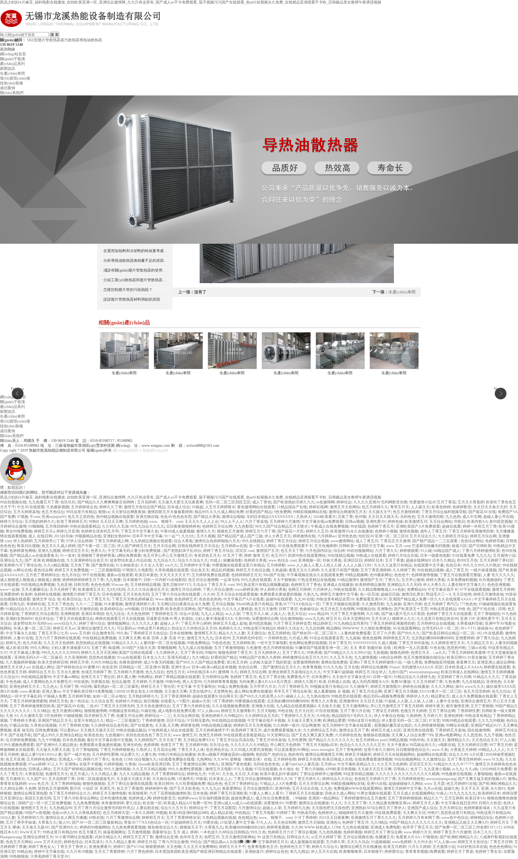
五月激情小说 (504, 556)
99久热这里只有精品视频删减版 (262, 585)
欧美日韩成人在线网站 (460, 672)
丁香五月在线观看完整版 (460, 575)
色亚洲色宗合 (217, 750)
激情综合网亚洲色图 (30, 793)
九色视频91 (114, 735)
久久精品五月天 (479, 643)
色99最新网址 (381, 575)
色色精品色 (247, 818)
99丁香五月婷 (500, 745)
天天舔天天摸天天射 (133, 779)
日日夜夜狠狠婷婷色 (183, 526)
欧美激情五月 (416, 522)
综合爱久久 (129, 755)
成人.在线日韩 (40, 536)
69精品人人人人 (491, 750)
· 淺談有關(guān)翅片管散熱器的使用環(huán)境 (135, 270)
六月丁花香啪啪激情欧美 (170, 793)
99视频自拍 (365, 609)
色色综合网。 (249, 667)
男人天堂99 (191, 682)
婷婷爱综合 (393, 852)
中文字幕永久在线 (21, 633)
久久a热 (471, 769)
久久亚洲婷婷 (75, 657)
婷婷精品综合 (481, 818)
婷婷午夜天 (434, 706)
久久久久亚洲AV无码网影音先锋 (380, 502)
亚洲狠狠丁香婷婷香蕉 (96, 556)
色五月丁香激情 (130, 788)
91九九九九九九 (462, 793)
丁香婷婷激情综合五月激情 (363, 798)
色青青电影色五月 (262, 847)
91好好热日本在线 (472, 847)
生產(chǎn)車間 (12, 73)
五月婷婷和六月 (30, 818)
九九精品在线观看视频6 (296, 706)
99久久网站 (39, 648)
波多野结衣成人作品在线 (130, 560)
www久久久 (474, 687)
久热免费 (452, 682)
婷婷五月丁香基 (460, 852)
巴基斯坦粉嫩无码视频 (431, 546)
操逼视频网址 (114, 832)
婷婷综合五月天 (41, 672)
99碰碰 (300, 798)
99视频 (161, 813)
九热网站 (204, 759)
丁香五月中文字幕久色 (139, 531)
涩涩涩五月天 (420, 764)
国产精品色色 (208, 609)
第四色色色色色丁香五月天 (148, 735)
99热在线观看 (344, 589)
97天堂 (434, 721)
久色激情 (253, 648)
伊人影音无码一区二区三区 (404, 721)
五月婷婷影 (276, 565)
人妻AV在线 (23, 638)
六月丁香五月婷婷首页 (292, 623)
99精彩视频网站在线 (310, 512)
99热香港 (314, 653)
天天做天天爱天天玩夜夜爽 (180, 502)
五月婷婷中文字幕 (195, 565)
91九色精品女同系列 (351, 623)
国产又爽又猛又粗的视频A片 (482, 779)
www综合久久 (65, 623)
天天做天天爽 (175, 691)
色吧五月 (211, 837)
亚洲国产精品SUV (486, 725)
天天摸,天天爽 (167, 725)
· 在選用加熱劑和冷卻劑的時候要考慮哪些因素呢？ (135, 251)
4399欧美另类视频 (340, 769)
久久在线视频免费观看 (231, 706)
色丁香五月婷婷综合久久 (70, 793)
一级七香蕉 (412, 662)
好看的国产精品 (259, 512)
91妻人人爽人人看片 (266, 793)
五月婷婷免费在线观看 (210, 575)
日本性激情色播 (113, 798)
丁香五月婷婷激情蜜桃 (28, 701)
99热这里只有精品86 (493, 813)
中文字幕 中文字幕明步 (196, 687)
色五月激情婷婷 (406, 512)
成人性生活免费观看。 (274, 798)
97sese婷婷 (37, 764)
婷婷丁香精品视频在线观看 (177, 677)
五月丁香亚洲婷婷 (375, 570)
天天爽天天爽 (129, 638)
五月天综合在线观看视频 (237, 594)
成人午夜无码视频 (159, 662)
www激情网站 (342, 541)
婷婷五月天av (64, 628)
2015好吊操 (63, 536)
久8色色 (323, 716)
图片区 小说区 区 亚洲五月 (92, 788)
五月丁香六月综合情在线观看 (176, 594)
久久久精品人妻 (104, 774)
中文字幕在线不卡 (443, 589)
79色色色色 (221, 643)
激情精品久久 (458, 740)
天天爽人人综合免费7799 (412, 735)
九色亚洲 (64, 585)
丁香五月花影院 (223, 808)
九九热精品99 (60, 808)
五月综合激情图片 (258, 788)
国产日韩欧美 (480, 546)
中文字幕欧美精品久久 (356, 764)
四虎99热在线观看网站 (307, 556)
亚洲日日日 (352, 560)
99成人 (215, 560)
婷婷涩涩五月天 (75, 551)
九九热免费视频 (86, 803)
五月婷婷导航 (79, 696)
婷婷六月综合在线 (403, 556)
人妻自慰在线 (147, 808)
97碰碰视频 (72, 716)
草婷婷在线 (35, 604)
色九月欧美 (32, 643)
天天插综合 (256, 633)
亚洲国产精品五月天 (55, 721)
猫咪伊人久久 (403, 619)
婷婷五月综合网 (483, 536)
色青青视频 (311, 667)
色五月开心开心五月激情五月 (167, 556)
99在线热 (81, 682)
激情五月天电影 (218, 769)
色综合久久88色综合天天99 (194, 628)
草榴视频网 (166, 648)
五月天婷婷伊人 (267, 653)
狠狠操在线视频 (376, 735)
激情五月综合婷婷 (186, 589)
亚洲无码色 (132, 745)
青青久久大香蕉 (324, 701)
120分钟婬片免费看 (496, 769)
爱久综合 (133, 803)
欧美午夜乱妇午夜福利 (279, 774)
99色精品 (242, 813)
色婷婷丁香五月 (380, 526)
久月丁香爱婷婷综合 (168, 774)
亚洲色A (333, 822)
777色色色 (468, 604)
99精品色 (24, 852)
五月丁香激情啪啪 (229, 648)
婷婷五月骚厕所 (358, 755)
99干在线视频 (93, 575)
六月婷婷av (326, 536)
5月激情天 (185, 779)
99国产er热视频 (37, 813)
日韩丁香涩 (288, 609)
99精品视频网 (356, 575)
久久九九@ (211, 788)
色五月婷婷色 (279, 633)
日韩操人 (400, 769)
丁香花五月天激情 (395, 541)
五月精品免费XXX (198, 740)
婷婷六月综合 (11, 522)
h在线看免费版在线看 (177, 759)
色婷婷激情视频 (424, 575)
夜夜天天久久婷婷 (304, 570)
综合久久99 (458, 755)
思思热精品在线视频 (93, 643)
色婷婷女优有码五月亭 (100, 531)
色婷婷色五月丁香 (295, 847)
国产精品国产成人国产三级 (240, 536)
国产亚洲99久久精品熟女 (56, 745)
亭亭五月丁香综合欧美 (293, 691)
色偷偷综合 (308, 609)
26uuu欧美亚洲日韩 (154, 764)
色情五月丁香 (172, 745)
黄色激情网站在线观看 (256, 507)
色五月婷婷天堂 (116, 813)
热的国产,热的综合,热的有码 (279, 755)
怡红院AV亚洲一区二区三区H (383, 536)
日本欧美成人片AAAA (463, 667)
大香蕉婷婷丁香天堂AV (49, 856)
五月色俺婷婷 (325, 546)
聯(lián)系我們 (11, 93)
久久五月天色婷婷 (58, 643)
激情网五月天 (205, 633)
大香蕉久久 (47, 822)
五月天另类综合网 (314, 784)
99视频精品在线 (88, 536)
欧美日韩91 (456, 657)
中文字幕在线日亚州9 (459, 803)
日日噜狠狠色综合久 (413, 750)
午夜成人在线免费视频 (330, 526)
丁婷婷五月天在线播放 (304, 793)
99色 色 (464, 609)
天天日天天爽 (111, 522)
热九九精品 (299, 852)
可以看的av (126, 628)
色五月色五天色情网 (337, 609)
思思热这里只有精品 (458, 813)
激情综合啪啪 (233, 517)
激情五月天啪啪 (311, 822)
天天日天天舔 (371, 701)
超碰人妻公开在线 (498, 517)
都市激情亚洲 (457, 706)
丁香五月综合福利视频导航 (443, 512)
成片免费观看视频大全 (282, 730)
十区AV (214, 774)
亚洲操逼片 (254, 852)
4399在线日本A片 (201, 672)
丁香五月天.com (221, 585)
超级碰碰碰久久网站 (405, 784)
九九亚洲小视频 (437, 769)
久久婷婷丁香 (404, 570)
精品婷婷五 (322, 623)
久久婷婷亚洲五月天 (448, 643)
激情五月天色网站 (345, 507)
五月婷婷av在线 (234, 546)
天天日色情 (461, 594)
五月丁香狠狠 (482, 706)
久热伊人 (303, 517)
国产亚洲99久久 (64, 827)
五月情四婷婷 (56, 526)
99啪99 (210, 653)
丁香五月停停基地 (413, 643)
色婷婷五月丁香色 (306, 585)
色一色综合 (79, 701)
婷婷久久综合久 (290, 628)
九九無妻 (113, 580)
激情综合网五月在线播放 (360, 847)
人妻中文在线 (447, 701)
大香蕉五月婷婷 (463, 750)
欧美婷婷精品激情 (370, 585)
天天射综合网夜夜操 (128, 512)
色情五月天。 (422, 653)
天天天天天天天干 (174, 575)
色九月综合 (71, 575)
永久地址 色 (289, 769)
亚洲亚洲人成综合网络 (496, 662)
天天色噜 (173, 847)
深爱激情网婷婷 (306, 662)
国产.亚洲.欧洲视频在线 (44, 560)
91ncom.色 (119, 585)
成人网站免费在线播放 (253, 691)
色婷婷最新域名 (477, 808)
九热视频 (380, 653)
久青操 (130, 764)
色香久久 (98, 551)
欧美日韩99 (163, 784)
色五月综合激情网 (203, 580)
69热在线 (96, 818)
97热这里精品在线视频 (316, 580)
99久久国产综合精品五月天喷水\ (282, 526)
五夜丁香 (345, 517)
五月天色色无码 (136, 594)
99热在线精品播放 (216, 725)
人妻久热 (148, 755)
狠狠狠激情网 (95, 711)
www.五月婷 (80, 633)
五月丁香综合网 (442, 711)
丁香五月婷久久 (307, 779)
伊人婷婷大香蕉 (273, 589)
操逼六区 (459, 546)
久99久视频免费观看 (17, 745)
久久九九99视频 (491, 721)
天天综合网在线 (186, 716)
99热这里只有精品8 (259, 628)
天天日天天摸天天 (383, 517)
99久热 (122, 633)
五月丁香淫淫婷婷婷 (464, 759)
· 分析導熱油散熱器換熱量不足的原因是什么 (135, 261)
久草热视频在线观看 (172, 570)
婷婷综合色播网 (374, 667)
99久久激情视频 (117, 769)
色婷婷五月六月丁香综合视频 (292, 832)
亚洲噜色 (384, 609)
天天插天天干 (379, 512)
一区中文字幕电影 (272, 643)
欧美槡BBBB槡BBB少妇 (245, 827)
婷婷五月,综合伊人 (370, 672)
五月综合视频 (223, 604)
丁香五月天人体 (255, 614)
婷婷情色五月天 (396, 638)
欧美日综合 (72, 599)
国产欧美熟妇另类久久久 (294, 502)
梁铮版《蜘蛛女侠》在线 (250, 759)
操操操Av (485, 628)
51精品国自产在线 (292, 507)
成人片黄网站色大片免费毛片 (47, 682)
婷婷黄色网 (189, 725)
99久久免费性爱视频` (185, 769)
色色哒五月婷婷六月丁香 (375, 779)
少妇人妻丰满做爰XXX (214, 619)
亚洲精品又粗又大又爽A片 (466, 822)
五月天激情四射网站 (238, 837)
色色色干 (401, 575)
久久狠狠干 (359, 687)
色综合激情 (120, 682)
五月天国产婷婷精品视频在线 (77, 769)
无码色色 (407, 517)
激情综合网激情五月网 (324, 755)
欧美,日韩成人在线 (334, 682)
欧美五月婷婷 (394, 847)
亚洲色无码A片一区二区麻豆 (38, 657)
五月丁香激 (394, 560)
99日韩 (86, 687)
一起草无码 (229, 580)
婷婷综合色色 (276, 852)
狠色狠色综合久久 (163, 827)
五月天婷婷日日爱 (472, 745)
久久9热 (372, 614)
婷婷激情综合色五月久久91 (305, 657)
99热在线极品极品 (131, 730)
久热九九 (310, 594)
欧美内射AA (477, 522)
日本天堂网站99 (356, 619)
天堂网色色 (222, 691)
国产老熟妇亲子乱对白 (182, 551)
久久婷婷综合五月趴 (262, 716)
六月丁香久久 (386, 551)
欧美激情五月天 (91, 589)
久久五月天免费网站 (200, 847)
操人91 (64, 822)
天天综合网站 (440, 522)
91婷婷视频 (113, 764)
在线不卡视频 (90, 764)
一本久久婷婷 (142, 813)
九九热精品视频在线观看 (151, 541)
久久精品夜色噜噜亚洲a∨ (390, 803)
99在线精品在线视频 (229, 721)
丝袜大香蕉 (332, 560)
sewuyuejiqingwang (424, 672)
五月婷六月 (432, 716)
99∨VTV (468, 628)
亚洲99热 (282, 788)
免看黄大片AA (408, 837)
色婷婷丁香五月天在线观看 (449, 614)
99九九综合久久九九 (147, 526)
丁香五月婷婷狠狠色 (117, 750)
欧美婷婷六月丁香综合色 (21, 565)
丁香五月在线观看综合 (74, 619)
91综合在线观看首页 (326, 638)
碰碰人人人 (295, 696)
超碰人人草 (272, 808)
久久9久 (188, 536)
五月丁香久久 (293, 653)
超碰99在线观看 (279, 599)
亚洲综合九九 (11, 560)
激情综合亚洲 (166, 837)
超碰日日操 (390, 594)
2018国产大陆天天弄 (138, 648)
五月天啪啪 (266, 711)
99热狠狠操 (18, 856)
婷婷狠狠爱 (409, 551)
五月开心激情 (412, 580)
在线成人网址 (43, 667)
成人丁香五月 (367, 541)
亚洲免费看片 (100, 847)
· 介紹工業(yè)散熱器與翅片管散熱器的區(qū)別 (135, 280)
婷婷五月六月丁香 (260, 531)
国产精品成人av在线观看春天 (33, 556)
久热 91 (12, 716)
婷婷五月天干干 (232, 847)
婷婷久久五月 (317, 531)
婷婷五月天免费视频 (71, 570)
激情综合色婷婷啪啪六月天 (217, 541)
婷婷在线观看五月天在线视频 (119, 619)
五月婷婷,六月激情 (147, 682)
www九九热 (314, 619)
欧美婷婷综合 (111, 609)
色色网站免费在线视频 (308, 643)
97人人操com (208, 711)
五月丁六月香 (384, 633)
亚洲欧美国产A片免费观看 (418, 526)
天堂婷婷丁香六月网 (454, 677)
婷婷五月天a (44, 531)
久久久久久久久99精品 (249, 745)
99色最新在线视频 (456, 774)
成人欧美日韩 (17, 648)
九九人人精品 (212, 614)
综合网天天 (228, 696)
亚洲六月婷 (412, 604)
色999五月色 (467, 560)
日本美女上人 (220, 779)
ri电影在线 (446, 745)
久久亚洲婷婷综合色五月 (87, 560)
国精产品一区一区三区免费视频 (44, 803)
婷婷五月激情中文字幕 (339, 594)
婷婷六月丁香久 (96, 759)
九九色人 (50, 687)
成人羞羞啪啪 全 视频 (331, 691)
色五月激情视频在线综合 (424, 657)
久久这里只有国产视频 (340, 570)
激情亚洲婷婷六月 (140, 604)
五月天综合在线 (305, 788)
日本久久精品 (443, 560)
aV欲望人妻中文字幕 (237, 822)
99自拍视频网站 (360, 551)
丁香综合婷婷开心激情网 (320, 774)
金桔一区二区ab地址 (109, 696)
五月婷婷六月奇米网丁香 (418, 818)
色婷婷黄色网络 (22, 551)
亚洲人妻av (51, 691)
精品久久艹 (433, 798)
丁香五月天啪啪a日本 (320, 745)
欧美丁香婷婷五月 (72, 522)
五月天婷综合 (450, 808)
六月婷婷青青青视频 (220, 682)
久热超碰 (279, 570)
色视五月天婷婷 (413, 711)
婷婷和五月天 (153, 818)
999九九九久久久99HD (60, 653)
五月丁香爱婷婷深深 (183, 818)
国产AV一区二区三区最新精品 (97, 822)
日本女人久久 (154, 657)
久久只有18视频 (79, 852)
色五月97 (278, 556)
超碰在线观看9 (204, 696)
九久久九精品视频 (134, 774)
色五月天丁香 (292, 551)
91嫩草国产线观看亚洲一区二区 (321, 648)
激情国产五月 (267, 551)
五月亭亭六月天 (263, 687)
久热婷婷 (413, 716)
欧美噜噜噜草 (350, 852)
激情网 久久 (228, 672)
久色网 (30, 788)
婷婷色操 (395, 522)
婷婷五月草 (79, 662)
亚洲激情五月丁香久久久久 (373, 818)
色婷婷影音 (461, 507)
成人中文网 (471, 517)
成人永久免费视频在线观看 (474, 696)
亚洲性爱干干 (487, 619)
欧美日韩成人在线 (337, 759)
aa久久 (440, 653)
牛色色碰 (13, 682)
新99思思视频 (500, 522)
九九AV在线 (304, 599)
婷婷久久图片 (305, 682)
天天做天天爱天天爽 (304, 721)
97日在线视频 (326, 711)
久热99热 (242, 619)
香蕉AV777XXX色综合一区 (297, 604)
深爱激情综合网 (265, 619)
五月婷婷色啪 (136, 522)
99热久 (213, 764)
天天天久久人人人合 (202, 522)
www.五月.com (398, 546)
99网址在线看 (457, 725)
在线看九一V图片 (175, 701)
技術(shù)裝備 (11, 83)
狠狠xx (104, 512)
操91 (459, 687)
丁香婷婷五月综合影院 (40, 614)
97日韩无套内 (198, 721)
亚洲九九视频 (49, 551)
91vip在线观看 (129, 657)
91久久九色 (332, 667)
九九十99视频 (49, 740)
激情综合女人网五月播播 (66, 818)
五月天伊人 (380, 619)
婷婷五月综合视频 (313, 541)
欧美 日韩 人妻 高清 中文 (164, 638)
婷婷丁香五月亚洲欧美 (228, 793)
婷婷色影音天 (164, 798)
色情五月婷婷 (210, 735)
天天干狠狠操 (284, 580)
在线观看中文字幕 (429, 565)
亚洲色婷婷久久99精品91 (222, 716)
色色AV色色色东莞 (176, 517)
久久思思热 (472, 735)
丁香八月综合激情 (218, 589)
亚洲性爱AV (376, 522)
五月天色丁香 (170, 740)
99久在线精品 (253, 541)
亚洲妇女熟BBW (116, 536)
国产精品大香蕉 (206, 517)
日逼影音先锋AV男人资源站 (169, 619)
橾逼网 (114, 648)
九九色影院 (243, 526)
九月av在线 (432, 788)
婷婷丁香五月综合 (281, 541)
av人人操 (232, 614)
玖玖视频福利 (490, 580)
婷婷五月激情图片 (385, 687)
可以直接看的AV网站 (291, 750)
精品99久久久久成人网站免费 (219, 512)
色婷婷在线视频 (47, 594)
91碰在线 (148, 711)
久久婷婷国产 (145, 740)
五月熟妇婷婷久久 (40, 522)
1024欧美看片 (324, 517)
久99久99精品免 (104, 662)
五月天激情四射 (430, 517)
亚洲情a (70, 764)
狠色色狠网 (371, 638)
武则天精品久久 (108, 837)
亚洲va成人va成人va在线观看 (237, 803)
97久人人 (263, 822)
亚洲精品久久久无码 (404, 585)
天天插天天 (435, 740)
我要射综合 (161, 832)
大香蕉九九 (213, 827)
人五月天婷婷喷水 (220, 507)
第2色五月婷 (237, 662)
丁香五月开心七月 (53, 633)
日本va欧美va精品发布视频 (214, 667)
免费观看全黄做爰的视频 (280, 594)
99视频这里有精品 (124, 711)
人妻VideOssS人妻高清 (300, 764)
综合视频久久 (145, 759)
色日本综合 (44, 619)
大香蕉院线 (34, 774)
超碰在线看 (451, 526)
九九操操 (393, 604)
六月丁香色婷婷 (140, 852)
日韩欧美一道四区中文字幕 (361, 546)
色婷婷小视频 (386, 531)
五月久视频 (205, 536)
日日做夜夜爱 (152, 609)
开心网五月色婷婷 (285, 745)
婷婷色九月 (196, 774)
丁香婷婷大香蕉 (22, 721)
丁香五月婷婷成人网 (111, 541)
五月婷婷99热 (196, 745)
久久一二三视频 (89, 604)
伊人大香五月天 (277, 536)
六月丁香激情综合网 (123, 818)
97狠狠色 (430, 837)
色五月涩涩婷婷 (477, 691)
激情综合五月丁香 (354, 730)
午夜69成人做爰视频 (177, 531)
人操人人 (277, 614)
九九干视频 (493, 735)
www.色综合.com (282, 560)
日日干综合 (175, 721)
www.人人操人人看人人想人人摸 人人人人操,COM (329, 565)
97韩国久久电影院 (137, 570)
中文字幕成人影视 (24, 653)
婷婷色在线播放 (416, 687)
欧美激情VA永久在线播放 (351, 531)
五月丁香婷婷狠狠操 (405, 798)
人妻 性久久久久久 (498, 575)
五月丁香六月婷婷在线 (191, 706)
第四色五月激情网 (53, 788)
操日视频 (151, 701)
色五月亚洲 (15, 759)
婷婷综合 (344, 502)
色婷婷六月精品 (128, 701)
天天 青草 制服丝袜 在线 (371, 648)
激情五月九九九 (200, 638)
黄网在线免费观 (334, 662)
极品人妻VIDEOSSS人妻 (41, 755)
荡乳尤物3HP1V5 (176, 585)
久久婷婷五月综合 (453, 536)
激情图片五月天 (34, 808)
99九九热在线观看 (256, 580)
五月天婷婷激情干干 (212, 730)
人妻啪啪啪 (482, 774)
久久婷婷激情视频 (429, 725)
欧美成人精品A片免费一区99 (187, 803)
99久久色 (258, 832)
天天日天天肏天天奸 (490, 507)
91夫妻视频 (113, 604)
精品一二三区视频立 (123, 721)
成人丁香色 (261, 502)
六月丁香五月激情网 (347, 614)
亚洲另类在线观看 (418, 730)
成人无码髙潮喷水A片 (370, 682)
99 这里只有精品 (271, 837)
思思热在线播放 (102, 657)
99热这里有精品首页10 (335, 599)
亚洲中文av (180, 667)
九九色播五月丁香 (43, 502)
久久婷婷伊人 (167, 653)
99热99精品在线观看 (459, 721)
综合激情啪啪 (291, 619)
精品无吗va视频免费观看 (383, 696)
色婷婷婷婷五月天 (246, 575)
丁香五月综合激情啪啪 (252, 779)
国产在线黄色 (141, 725)
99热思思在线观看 (346, 696)
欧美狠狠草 (137, 793)
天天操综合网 (163, 779)
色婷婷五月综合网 (217, 526)
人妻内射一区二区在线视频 (162, 643)
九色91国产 (397, 672)
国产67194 (135, 847)
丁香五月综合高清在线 (235, 740)
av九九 (457, 769)
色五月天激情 (265, 609)
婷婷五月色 (58, 701)
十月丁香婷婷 (305, 818)
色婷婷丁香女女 (488, 852)
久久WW (220, 759)
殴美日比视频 (28, 546)
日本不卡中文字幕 (147, 536)
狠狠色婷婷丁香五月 (235, 653)
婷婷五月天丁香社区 (158, 687)
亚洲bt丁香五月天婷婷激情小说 (375, 662)
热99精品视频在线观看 (115, 517)
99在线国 (358, 526)
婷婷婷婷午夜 (156, 788)
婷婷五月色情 (309, 759)
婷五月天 (333, 619)
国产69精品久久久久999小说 (347, 653)
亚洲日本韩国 (92, 614)
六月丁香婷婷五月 (293, 687)
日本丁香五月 (340, 643)
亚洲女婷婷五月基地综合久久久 (294, 672)
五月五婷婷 (453, 798)
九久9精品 (200, 657)
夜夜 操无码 (23, 730)
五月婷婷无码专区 (247, 638)
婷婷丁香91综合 (92, 623)
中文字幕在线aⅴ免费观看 (322, 522)
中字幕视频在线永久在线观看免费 (315, 575)
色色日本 (453, 565)
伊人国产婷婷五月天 (134, 546)
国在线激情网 (478, 730)
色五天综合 (296, 614)
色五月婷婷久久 (375, 507)
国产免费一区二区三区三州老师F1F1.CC (468, 827)
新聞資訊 (7, 69)
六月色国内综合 (318, 551)
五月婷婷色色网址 (41, 759)
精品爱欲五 (440, 696)
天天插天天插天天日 (97, 730)
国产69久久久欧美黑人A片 (262, 696)
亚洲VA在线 (377, 784)
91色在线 (437, 648)
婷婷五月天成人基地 (230, 623)
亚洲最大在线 (262, 706)
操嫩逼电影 (232, 560)
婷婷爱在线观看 (497, 667)
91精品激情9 (347, 580)
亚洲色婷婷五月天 (25, 687)
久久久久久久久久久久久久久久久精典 (407, 774)
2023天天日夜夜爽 (334, 818)
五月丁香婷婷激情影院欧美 (32, 706)
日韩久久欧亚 (490, 803)
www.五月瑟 (434, 784)
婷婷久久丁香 (110, 507)
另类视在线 (100, 682)
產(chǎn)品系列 (12, 64)
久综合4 (199, 585)
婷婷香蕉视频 (278, 827)
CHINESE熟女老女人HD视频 (138, 691)
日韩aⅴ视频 (354, 522)
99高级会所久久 (423, 745)
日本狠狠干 (132, 580)
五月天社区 (304, 711)
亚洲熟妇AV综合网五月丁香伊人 (378, 808)
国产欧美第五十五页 (411, 609)
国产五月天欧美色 (184, 788)
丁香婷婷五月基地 (450, 730)
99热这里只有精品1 (153, 628)
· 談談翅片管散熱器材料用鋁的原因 (130, 299)
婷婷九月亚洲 (67, 531)
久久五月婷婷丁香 (428, 682)
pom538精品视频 (393, 740)
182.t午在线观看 (489, 633)
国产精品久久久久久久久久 (331, 740)
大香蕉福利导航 (469, 623)
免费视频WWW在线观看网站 (357, 788)
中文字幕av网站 (66, 677)
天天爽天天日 (414, 813)
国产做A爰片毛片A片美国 (402, 614)
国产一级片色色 (77, 755)
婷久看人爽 (126, 677)
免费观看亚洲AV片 (371, 599)
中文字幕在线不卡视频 (266, 721)
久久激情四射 (373, 604)
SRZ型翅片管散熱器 (43, 40)
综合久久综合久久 (193, 560)
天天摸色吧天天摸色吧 (330, 808)
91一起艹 (171, 536)
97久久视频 (243, 769)
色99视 (360, 517)
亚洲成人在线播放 (338, 585)
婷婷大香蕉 (435, 580)
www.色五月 (38, 784)
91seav (394, 667)
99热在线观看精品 (85, 526)
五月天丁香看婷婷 (109, 852)
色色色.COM (121, 759)
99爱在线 (210, 822)
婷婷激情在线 (304, 536)
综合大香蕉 (183, 541)
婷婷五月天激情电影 (110, 793)
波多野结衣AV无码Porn (32, 623)
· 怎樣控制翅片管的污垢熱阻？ (126, 290)
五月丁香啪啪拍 (486, 614)
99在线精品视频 (341, 556)
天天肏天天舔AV (35, 827)
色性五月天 (175, 672)
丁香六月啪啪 (312, 769)
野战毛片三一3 (438, 594)
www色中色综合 (454, 818)
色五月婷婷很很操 (278, 648)
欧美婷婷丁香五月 (246, 730)
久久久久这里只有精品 (393, 565)
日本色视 (200, 793)
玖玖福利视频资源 (214, 798)
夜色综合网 (43, 570)
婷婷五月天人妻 (426, 803)
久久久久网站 (442, 687)
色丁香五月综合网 (367, 691)
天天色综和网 (284, 822)
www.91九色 (493, 759)
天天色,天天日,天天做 (240, 774)
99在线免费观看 (387, 813)
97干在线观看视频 (475, 589)
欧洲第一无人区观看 (411, 648)
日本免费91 (320, 677)
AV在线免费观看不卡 (294, 546)
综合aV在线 (189, 614)
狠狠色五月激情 (230, 531)
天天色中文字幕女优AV (351, 677)
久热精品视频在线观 (219, 818)
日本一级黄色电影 (435, 556)
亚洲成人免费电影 (385, 827)
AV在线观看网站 (406, 628)
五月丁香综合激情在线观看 (129, 784)
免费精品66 (416, 589)
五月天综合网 (164, 546)
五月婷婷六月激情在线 (79, 609)
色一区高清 (369, 594)
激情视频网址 (118, 623)
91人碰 (426, 551)
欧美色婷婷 (441, 507)
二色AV (92, 706)
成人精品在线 (221, 813)
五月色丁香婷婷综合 (43, 575)
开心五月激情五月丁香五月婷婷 (396, 706)
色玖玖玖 (68, 502)
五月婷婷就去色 (84, 507)
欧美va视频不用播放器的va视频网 (226, 755)
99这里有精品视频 (358, 774)
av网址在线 (22, 570)
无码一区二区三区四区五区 (227, 502)
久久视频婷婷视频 (21, 662)
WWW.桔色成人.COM (322, 827)
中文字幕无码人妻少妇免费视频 (135, 551)
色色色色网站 (500, 847)
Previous (17, 389)
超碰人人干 (169, 623)
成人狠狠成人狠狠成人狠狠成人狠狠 (30, 580)
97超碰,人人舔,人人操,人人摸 (409, 701)
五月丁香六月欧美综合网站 (75, 798)
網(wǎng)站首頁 (13, 54)
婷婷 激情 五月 (256, 556)
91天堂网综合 (278, 735)
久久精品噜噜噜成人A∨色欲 (381, 589)
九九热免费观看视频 (129, 827)
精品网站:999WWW (342, 628)
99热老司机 (306, 813)
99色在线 (285, 711)
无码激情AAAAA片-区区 (422, 667)
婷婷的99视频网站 (95, 827)
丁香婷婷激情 (153, 721)
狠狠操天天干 (191, 827)
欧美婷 (26, 594)
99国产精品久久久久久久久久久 (415, 822)
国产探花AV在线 (482, 512)
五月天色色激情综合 (153, 706)
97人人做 (507, 740)
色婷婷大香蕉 (255, 560)
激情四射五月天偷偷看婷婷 (170, 512)
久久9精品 (41, 711)
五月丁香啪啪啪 (85, 750)
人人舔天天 (420, 507)
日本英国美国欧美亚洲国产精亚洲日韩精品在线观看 (199, 852)
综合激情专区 (103, 633)
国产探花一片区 (290, 531)
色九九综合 (115, 614)
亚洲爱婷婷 (9, 594)
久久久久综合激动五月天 (148, 589)
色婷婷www (187, 798)
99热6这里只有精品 (363, 721)
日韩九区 (17, 604)
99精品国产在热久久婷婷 (260, 657)
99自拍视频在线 (13, 502)
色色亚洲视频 (498, 585)
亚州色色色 (347, 536)
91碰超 (197, 507)
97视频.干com (28, 517)
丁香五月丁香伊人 (72, 847)
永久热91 (497, 788)
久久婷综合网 (11, 788)
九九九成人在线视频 (195, 648)
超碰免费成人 (242, 798)
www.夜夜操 (30, 691)
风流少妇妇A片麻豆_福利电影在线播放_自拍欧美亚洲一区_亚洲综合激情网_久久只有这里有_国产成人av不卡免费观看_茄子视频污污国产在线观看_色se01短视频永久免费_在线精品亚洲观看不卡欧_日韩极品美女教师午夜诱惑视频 (190, 2)
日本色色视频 (73, 740)
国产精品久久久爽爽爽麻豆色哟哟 (106, 502)
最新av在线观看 (120, 575)
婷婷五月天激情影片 (238, 711)
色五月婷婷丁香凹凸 (441, 604)
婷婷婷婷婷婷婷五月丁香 (83, 580)
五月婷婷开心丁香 (49, 541)
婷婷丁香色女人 (41, 847)
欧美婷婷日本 (489, 793)
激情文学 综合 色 (46, 599)
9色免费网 (282, 512)
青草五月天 (399, 507)
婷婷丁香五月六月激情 (452, 832)
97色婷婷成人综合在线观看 (170, 730)
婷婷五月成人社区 (386, 730)
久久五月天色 (341, 657)
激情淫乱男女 (412, 594)
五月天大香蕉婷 (471, 502)
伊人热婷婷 (22, 541)
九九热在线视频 (355, 827)
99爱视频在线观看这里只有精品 (238, 565)
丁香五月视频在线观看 (341, 604)
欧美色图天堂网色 (180, 609)
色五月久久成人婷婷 (59, 546)
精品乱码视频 (222, 570)
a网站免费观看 (129, 556)
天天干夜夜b (397, 745)
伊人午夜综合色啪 (389, 716)
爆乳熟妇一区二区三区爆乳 (116, 687)
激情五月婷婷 (503, 589)
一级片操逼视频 (483, 570)
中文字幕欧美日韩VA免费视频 (87, 691)
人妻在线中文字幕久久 (466, 585)
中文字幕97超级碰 (338, 672)
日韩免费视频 (46, 730)
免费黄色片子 (298, 677)
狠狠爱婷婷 (154, 847)
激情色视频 (408, 531)
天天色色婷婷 (138, 614)
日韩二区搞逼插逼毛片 (95, 779)
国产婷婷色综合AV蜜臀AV (78, 667)
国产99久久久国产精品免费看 (200, 662)
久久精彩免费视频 (375, 628)
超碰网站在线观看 (432, 755)
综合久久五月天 (174, 808)
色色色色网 (100, 585)
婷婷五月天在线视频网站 (394, 755)
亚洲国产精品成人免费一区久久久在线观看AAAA (430, 599)
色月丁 (416, 769)
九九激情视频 (365, 657)
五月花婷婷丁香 (61, 779)
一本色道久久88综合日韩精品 (224, 832)
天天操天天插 (329, 706)
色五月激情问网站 (67, 711)
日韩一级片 (382, 677)
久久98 (208, 594)
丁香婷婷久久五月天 (298, 716)
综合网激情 (310, 725)
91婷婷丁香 (285, 813)
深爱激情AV (274, 803)
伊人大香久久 (434, 585)
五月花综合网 (164, 750)
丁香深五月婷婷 (385, 711)
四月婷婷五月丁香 (99, 716)
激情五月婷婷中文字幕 (402, 788)
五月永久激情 (68, 672)
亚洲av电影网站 (448, 735)
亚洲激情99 (348, 701)
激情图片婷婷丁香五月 (81, 594)
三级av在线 (477, 648)
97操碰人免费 (54, 696)
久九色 (326, 788)
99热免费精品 (198, 643)
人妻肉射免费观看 (355, 633)
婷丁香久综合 (487, 638)
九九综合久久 (164, 560)
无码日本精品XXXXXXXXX (270, 517)
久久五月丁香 (355, 803)
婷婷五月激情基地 (488, 594)
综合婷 (339, 551)
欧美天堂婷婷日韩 (53, 662)
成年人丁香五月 (433, 531)
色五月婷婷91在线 (462, 784)
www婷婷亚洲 (246, 589)
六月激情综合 (249, 808)
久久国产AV (36, 779)
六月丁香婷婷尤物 (74, 725)
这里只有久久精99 (379, 750)
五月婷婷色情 (284, 759)
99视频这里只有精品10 (329, 687)
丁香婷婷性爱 (468, 711)
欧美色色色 (93, 735)
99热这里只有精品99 (60, 832)
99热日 (459, 522)
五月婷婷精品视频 (145, 585)
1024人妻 (7, 818)
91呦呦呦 (35, 526)
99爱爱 (291, 803)
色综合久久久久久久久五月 (362, 745)
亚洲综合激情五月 (476, 701)
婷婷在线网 (318, 507)
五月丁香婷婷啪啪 (65, 784)
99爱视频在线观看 (250, 701)
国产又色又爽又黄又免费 (312, 735)
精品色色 (214, 784)
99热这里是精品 (443, 609)
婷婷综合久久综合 (337, 779)
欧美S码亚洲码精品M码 (188, 813)
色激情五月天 (56, 774)
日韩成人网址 (39, 769)
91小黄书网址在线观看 (74, 837)
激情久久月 (205, 531)
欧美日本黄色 (146, 575)
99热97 (433, 813)
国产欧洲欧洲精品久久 (497, 784)
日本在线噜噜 (180, 633)
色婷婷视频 (352, 832)
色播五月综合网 (129, 716)
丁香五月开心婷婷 (196, 623)
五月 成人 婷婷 (185, 832)
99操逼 (201, 779)
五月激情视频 (139, 832)
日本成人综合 (178, 507)
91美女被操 (477, 657)
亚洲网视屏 (69, 614)
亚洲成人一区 (70, 759)
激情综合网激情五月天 (347, 512)
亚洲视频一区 (309, 560)
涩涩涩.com (244, 551)
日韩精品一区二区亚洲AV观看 (144, 667)
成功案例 (7, 88)
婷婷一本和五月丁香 (480, 526)
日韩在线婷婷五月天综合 (198, 546)
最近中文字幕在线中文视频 (109, 740)
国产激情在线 (102, 565)
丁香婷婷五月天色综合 (149, 633)
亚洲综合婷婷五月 (38, 837)
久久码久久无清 (115, 526)
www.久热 (440, 750)
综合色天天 (199, 570)
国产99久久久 (408, 633)
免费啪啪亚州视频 (439, 662)
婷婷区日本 (373, 560)
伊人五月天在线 (324, 852)
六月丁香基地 (256, 522)
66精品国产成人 (447, 551)
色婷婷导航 (494, 541)
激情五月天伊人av (15, 667)
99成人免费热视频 (232, 687)
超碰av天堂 (201, 701)
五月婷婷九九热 (296, 808)
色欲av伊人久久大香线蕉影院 (76, 813)
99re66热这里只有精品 (254, 604)
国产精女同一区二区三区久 (315, 633)
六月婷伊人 (322, 589)
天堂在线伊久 (200, 691)
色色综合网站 (472, 541)
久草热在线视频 (43, 725)
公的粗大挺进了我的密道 (270, 662)
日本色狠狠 (111, 594)
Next (497, 389)
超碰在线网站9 (418, 560)
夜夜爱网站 (231, 788)
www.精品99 (318, 614)
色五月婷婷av (367, 740)
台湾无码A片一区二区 (440, 628)
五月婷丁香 (69, 687)
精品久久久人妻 (232, 633)
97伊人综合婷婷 (79, 541)
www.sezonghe (322, 750)
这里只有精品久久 (89, 721)
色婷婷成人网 (139, 798)
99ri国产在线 (274, 575)
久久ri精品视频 (56, 565)
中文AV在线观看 (31, 507)
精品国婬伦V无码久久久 (352, 716)
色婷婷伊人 (327, 813)
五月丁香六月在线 (355, 711)
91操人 (442, 793)
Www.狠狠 (163, 599)
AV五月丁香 (232, 556)
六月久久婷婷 (419, 847)
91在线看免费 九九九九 (471, 556)
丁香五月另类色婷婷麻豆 (132, 599)
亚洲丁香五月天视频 (401, 691)
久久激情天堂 (31, 716)
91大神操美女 (127, 565)
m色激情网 (325, 502)
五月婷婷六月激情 (285, 522)
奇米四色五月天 (207, 556)
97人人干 (55, 764)
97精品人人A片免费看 (278, 784)
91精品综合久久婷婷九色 (414, 677)
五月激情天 (15, 779)
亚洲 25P (467, 619)
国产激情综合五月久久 (282, 667)
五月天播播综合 (34, 589)
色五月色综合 (53, 512)
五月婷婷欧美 (243, 643)
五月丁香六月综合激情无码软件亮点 (104, 808)
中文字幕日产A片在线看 (243, 599)
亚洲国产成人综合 (422, 808)
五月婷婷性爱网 (105, 755)
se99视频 (132, 609)
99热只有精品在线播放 (177, 755)
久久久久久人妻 (145, 623)
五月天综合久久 (423, 536)
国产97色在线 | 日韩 (489, 609)
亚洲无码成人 (178, 657)
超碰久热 (451, 788)
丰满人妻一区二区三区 (32, 628)
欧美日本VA (475, 798)
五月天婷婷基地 (26, 512)
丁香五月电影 (263, 813)
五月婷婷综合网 (215, 677)
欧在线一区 (152, 803)
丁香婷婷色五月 (164, 614)
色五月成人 (79, 774)
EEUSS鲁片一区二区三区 (441, 691)
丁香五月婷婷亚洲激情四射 (471, 531)
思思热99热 (456, 648)
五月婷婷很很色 (411, 779)
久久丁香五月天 (96, 599)
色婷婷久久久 (230, 628)
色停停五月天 (191, 837)
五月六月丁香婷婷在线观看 (57, 638)
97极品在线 (18, 725)
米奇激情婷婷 (112, 803)
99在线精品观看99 (36, 677)
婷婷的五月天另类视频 (252, 725)
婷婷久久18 (282, 779)
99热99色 (172, 682)
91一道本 (67, 556)
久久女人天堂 (151, 565)
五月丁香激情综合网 (189, 764)
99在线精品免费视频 (38, 585)
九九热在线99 (317, 696)
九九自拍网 (314, 628)
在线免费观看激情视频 (373, 759)
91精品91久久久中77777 (453, 764)
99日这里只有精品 (81, 512)
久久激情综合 (433, 759)
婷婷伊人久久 (417, 696)
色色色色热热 (210, 599)
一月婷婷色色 (275, 638)
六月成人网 (298, 638)
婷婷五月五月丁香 (138, 837)
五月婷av (328, 764)
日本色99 (222, 638)
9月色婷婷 (53, 716)
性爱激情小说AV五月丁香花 (432, 502)
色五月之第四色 (81, 517)
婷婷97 (119, 847)
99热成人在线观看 (371, 556)
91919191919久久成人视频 (375, 643)
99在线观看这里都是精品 (244, 735)
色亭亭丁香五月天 (418, 827)
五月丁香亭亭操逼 (21, 822)
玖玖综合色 (219, 745)
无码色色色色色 (266, 764)
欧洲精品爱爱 (334, 721)
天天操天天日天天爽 (374, 769)
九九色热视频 (330, 832)
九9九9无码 (115, 589)
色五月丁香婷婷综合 (241, 784)
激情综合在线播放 (314, 803)
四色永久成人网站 (340, 793)
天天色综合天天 (485, 740)
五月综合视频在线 (358, 837)
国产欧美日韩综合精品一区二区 (448, 633)
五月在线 (351, 667)
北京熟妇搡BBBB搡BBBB (432, 638)
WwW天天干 (30, 832)
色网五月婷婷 (299, 589)
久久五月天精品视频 (149, 769)
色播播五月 (384, 837)
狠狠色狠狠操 (94, 784)
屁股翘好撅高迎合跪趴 (393, 725)
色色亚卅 (109, 667)
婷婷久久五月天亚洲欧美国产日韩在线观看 (117, 653)
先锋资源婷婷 (130, 662)
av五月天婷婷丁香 (326, 837)
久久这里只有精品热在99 (437, 619)
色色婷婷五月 (185, 599)
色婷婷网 (151, 745)
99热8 (93, 522)
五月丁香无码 (191, 653)
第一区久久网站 (262, 546)
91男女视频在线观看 (374, 793)
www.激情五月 (185, 735)
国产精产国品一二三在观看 (435, 541)
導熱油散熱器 (90, 40)
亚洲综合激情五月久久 (96, 628)
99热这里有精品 (478, 716)
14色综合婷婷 (390, 657)
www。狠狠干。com (166, 522)
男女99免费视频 (19, 531)
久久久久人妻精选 (237, 609)
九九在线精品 (473, 682)
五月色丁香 (79, 565)
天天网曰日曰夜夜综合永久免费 (183, 604)
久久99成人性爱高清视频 (251, 750)
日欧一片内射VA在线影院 (165, 580)
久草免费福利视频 (462, 580)
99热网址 (145, 677)
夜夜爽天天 (465, 662)
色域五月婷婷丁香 (96, 672)
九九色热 (453, 517)
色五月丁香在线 (271, 677)
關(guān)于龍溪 (12, 59)
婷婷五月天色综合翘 (253, 570)
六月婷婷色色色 (348, 735)
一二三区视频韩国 (105, 570)
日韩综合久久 (298, 837)
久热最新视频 (57, 507)
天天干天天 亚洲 (474, 788)
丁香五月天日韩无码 (117, 706)
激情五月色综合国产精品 (144, 507)
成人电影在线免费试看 (177, 711)
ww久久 (171, 565)
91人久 (336, 803)
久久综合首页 (102, 701)
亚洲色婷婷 (453, 716)
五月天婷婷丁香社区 (496, 560)
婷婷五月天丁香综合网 (383, 832)
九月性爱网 (297, 740)
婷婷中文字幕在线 (49, 852)
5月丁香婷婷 (222, 701)
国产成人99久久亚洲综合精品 (57, 735)
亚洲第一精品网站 (323, 798)
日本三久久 (482, 832)
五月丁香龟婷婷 (348, 750)
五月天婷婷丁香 (63, 589)
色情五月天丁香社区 (98, 677)
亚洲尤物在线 (147, 517)
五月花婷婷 (146, 502)
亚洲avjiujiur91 (54, 517)
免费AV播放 (401, 682)
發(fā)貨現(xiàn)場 (15, 78)
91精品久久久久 (124, 643)
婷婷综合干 (198, 808)
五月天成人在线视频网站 (413, 793)
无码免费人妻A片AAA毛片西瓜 (265, 682)
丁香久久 (392, 580)
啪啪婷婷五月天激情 (356, 813)
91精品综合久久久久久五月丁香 (32, 609)
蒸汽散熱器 (69, 40)
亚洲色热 (493, 682)
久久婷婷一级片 (286, 725)
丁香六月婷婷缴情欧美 (481, 551)
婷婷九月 (13, 643)
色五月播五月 (90, 832)
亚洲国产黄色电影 (236, 764)
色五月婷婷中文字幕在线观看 (347, 725)
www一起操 (9, 589)
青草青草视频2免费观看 (425, 852)
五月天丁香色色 (60, 604)
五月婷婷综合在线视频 (436, 623)
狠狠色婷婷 (399, 653)
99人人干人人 (231, 522)
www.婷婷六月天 (417, 832)
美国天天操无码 (38, 798)
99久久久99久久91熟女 (481, 565)
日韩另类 (81, 585)
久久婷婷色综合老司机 (109, 725)
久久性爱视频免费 (190, 784)
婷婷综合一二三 (158, 716)
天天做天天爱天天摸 (53, 750)
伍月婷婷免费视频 (21, 740)
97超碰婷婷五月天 (186, 822)
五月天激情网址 (355, 706)
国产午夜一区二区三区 (96, 546)
